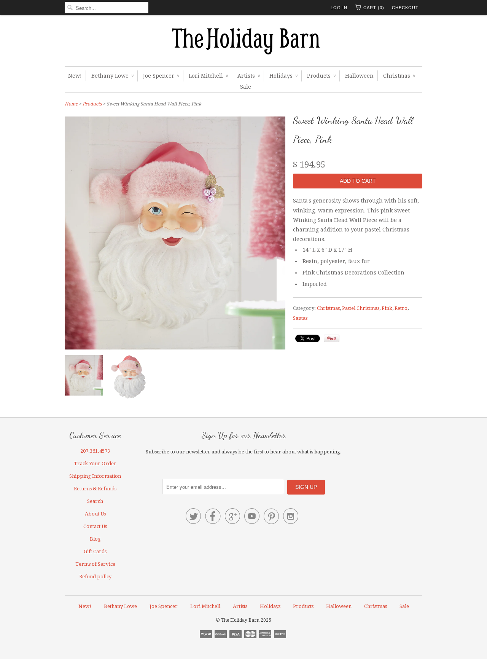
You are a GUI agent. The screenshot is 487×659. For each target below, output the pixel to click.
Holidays (283, 76)
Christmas (399, 76)
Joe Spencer (161, 76)
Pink (387, 308)
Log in (339, 7)
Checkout (405, 7)
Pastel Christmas (360, 308)
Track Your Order (95, 463)
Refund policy (95, 576)
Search (95, 501)
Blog (95, 539)
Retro (401, 308)
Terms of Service (95, 564)
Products (321, 76)
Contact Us (95, 526)
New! (75, 76)
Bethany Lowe (112, 76)
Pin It (331, 338)
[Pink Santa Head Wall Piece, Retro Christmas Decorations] (129, 378)
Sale (245, 87)
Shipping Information (95, 476)
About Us (95, 514)
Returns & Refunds (95, 488)
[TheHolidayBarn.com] (243, 43)
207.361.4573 (95, 451)
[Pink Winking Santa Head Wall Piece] (84, 377)
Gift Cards (95, 551)
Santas (300, 318)
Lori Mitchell (208, 76)
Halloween (359, 76)
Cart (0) (373, 7)
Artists (248, 76)
